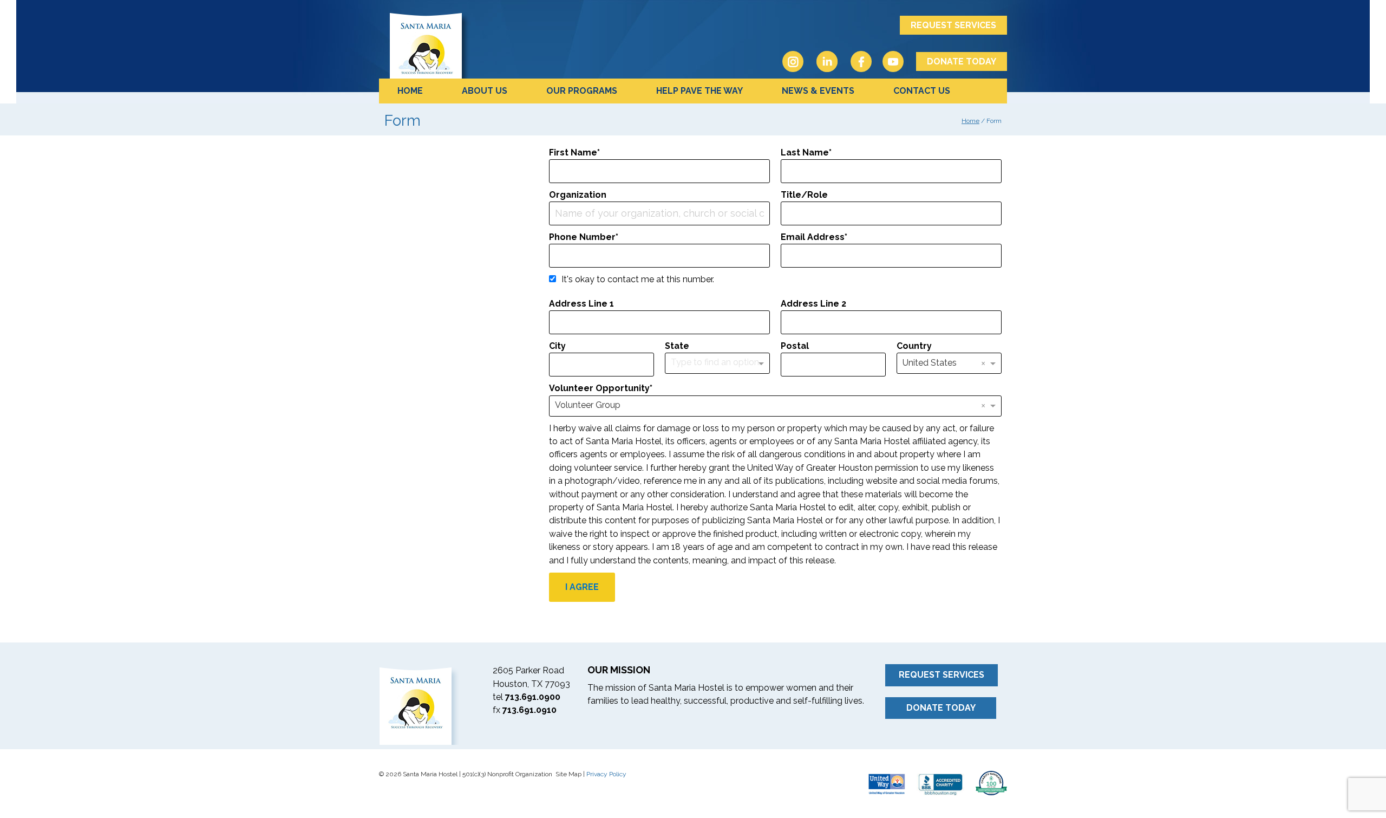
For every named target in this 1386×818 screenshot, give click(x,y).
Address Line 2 (813, 303)
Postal (795, 346)
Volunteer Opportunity (599, 388)
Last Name (805, 152)
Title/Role (804, 195)
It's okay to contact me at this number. (637, 279)
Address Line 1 (581, 303)
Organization (577, 195)
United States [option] (930, 363)
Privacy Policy (606, 774)
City (557, 346)
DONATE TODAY (961, 61)
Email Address (813, 237)
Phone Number (582, 237)
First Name (573, 152)
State (677, 346)
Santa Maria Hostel (476, 45)
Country (914, 346)
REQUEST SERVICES (953, 25)
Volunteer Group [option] (587, 405)
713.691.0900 (532, 697)
